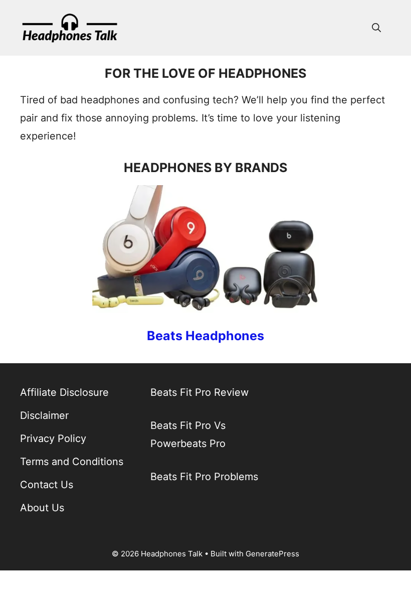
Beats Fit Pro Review (199, 392)
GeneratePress (272, 553)
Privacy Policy (53, 438)
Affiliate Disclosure (64, 392)
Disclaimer (44, 415)
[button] (376, 28)
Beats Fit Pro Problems (204, 477)
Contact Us (46, 485)
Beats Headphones (205, 335)
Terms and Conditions (71, 462)
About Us (42, 508)
